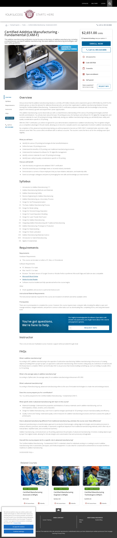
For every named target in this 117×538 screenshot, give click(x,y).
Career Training (47, 520)
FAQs (7, 113)
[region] (18, 522)
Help (80, 522)
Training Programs (14, 25)
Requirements (10, 105)
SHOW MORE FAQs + (26, 452)
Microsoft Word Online (30, 276)
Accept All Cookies (19, 527)
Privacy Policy (61, 533)
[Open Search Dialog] (109, 3)
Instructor (8, 109)
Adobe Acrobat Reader (30, 279)
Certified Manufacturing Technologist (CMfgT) (94, 493)
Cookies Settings (18, 531)
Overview (8, 97)
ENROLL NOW (96, 43)
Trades (24, 25)
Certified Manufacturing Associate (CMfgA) (32, 493)
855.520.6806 (9, 127)
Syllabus (8, 101)
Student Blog (98, 520)
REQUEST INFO (104, 86)
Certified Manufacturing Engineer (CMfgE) (63, 493)
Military (81, 520)
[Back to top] (58, 517)
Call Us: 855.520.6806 (104, 25)
